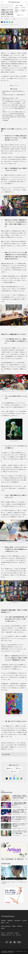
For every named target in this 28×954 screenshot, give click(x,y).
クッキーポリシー (5, 952)
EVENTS (3, 928)
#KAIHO (2, 16)
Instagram (6, 120)
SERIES (14, 926)
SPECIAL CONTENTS (6, 926)
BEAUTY (3, 922)
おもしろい (20, 768)
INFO (7, 922)
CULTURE (6, 7)
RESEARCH (10, 920)
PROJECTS (19, 926)
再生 (14, 18)
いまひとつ (15, 771)
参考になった (10, 768)
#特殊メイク (8, 16)
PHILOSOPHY (17, 920)
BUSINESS (3, 920)
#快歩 (5, 16)
